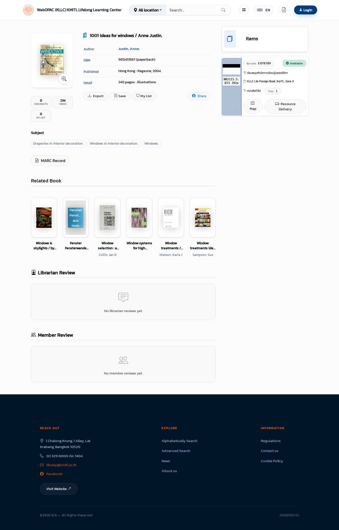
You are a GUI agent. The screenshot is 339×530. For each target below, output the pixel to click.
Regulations (271, 441)
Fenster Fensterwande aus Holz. (76, 245)
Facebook (54, 474)
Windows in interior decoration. (114, 143)
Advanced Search (176, 450)
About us (169, 471)
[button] (71, 10)
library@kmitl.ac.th (61, 465)
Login (308, 9)
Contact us (269, 450)
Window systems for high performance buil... (139, 245)
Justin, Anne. (129, 48)
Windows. (151, 143)
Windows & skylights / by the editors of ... (44, 245)
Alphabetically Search (180, 441)
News (166, 461)
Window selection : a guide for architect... (107, 245)
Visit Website (56, 488)
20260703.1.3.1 (289, 515)
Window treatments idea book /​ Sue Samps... (202, 245)
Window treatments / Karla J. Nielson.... (171, 245)
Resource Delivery (287, 106)
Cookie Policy (272, 461)
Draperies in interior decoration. (58, 143)
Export (97, 96)
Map (253, 108)
